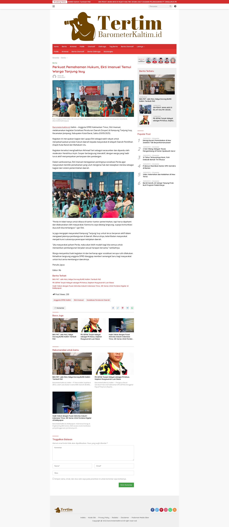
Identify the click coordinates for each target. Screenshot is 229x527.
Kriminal (73, 46)
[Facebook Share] (113, 308)
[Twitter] (157, 510)
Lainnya (140, 46)
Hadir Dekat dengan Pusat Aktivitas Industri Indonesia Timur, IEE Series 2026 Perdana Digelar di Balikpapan (90, 287)
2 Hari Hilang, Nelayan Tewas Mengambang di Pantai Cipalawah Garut (159, 150)
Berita (64, 46)
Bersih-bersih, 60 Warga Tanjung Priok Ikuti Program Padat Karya (158, 184)
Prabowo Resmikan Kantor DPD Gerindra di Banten (159, 167)
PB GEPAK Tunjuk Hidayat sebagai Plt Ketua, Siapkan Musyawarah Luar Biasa (83, 283)
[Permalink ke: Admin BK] (54, 76)
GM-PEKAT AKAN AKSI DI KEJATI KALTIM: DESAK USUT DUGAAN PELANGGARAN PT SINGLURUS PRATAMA (117, 2)
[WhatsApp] (170, 510)
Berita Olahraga (94, 51)
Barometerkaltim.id (61, 127)
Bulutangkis (108, 51)
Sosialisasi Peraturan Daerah (98, 300)
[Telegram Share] (127, 308)
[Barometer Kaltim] (111, 26)
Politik (82, 46)
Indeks (83, 518)
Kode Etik (92, 518)
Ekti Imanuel (79, 300)
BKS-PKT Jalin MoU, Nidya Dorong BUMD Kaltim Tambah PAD (76, 279)
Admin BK (60, 76)
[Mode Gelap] (175, 6)
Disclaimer (125, 518)
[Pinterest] (161, 510)
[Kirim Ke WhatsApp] (132, 308)
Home (56, 46)
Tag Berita (113, 46)
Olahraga (102, 46)
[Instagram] (166, 510)
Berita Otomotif (127, 46)
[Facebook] (152, 510)
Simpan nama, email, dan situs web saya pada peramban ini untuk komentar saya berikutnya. (90, 479)
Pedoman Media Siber (140, 518)
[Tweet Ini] (118, 308)
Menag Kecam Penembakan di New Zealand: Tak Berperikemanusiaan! (157, 141)
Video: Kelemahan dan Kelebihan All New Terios (159, 175)
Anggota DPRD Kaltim (62, 300)
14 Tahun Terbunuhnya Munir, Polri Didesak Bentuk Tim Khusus (156, 158)
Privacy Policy (103, 518)
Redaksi (115, 518)
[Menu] (54, 6)
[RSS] (175, 510)
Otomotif (91, 46)
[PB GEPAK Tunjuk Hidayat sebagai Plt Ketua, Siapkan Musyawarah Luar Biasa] (93, 325)
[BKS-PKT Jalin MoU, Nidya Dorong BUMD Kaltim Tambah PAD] (65, 325)
